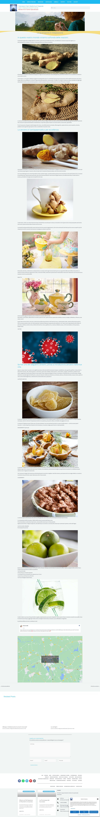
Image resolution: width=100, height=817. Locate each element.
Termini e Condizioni (59, 786)
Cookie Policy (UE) (79, 786)
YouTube (69, 2)
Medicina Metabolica (58, 778)
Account (76, 2)
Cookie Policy (79, 814)
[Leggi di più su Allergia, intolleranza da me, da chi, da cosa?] (25, 712)
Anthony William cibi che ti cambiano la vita (28, 621)
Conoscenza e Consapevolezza (43, 778)
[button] (97, 799)
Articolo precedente (5, 686)
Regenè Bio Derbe (75, 778)
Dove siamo (80, 780)
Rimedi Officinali (52, 780)
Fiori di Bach (69, 780)
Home (23, 2)
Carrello (56, 2)
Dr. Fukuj (80, 778)
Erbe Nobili (69, 778)
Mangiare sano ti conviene (65, 775)
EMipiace (64, 778)
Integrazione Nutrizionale (14, 728)
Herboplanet (52, 778)
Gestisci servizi (73, 808)
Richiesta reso (52, 786)
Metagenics (80, 775)
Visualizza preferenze (94, 811)
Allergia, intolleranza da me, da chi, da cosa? (14, 727)
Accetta (74, 811)
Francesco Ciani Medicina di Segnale (30, 6)
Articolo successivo (95, 686)
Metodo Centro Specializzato (28, 9)
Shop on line (49, 2)
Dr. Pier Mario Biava (74, 775)
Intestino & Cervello (55, 775)
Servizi (50, 775)
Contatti (63, 2)
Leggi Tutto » (21, 811)
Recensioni (40, 2)
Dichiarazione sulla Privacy (86, 814)
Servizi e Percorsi (31, 2)
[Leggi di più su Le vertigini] (74, 712)
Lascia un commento (6, 728)
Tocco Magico (74, 780)
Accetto (50, 660)
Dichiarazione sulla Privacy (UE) (69, 786)
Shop (42, 775)
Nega (84, 811)
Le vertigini (54, 727)
